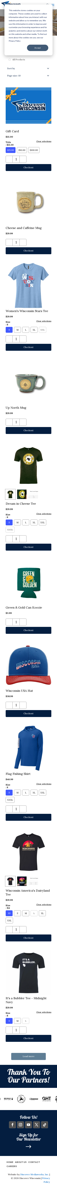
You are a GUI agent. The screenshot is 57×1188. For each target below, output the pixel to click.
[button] (9, 159)
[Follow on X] (36, 1124)
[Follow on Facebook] (12, 1124)
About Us (21, 1162)
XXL (42, 329)
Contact (34, 1162)
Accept (37, 48)
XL (34, 329)
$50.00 (21, 150)
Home (10, 1162)
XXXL (10, 529)
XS (9, 913)
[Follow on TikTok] (44, 1124)
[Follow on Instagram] (20, 1124)
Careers (12, 1166)
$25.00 (10, 150)
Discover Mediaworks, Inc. (34, 1174)
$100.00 (34, 150)
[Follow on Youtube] (28, 1124)
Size (8, 323)
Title (10, 143)
